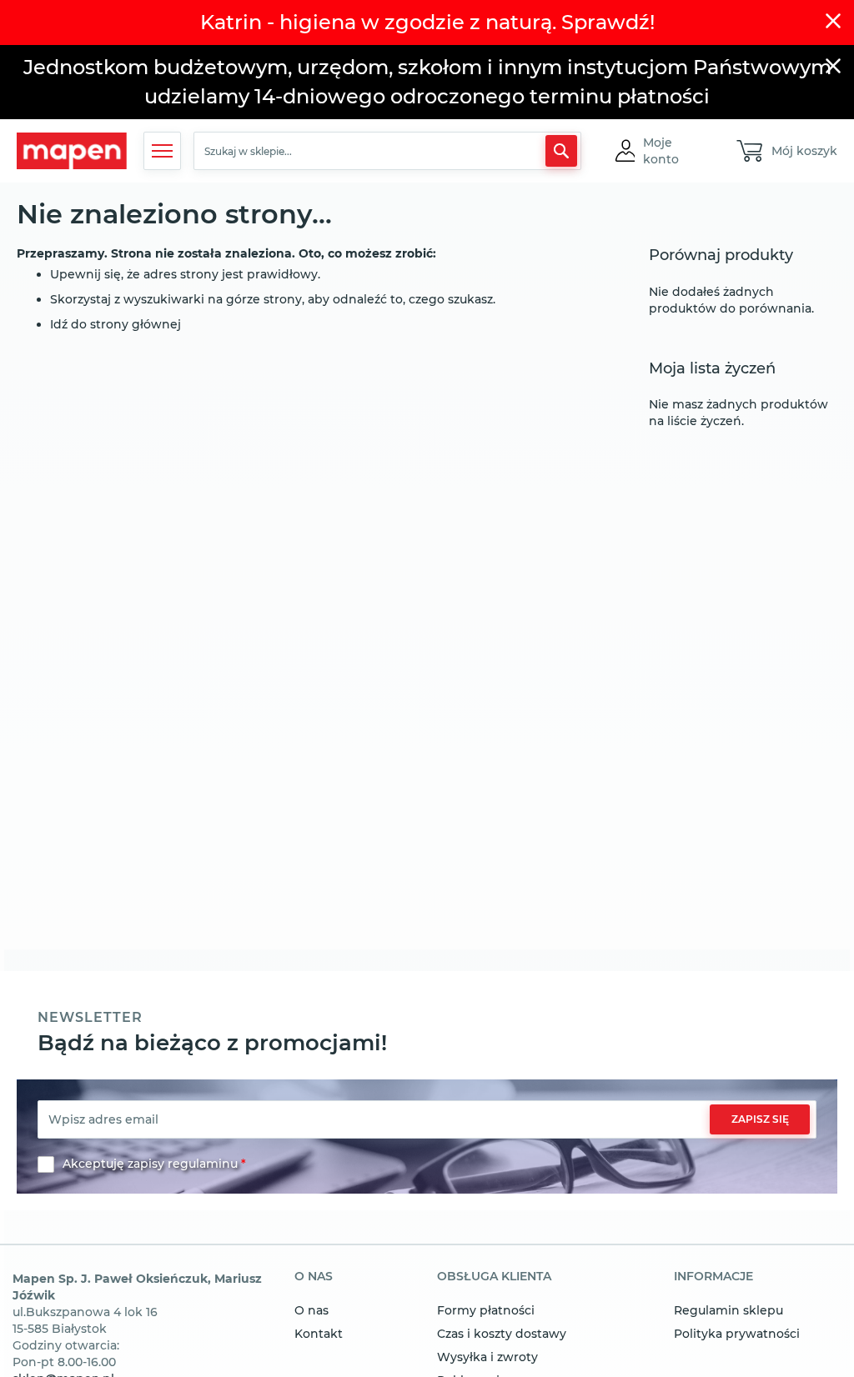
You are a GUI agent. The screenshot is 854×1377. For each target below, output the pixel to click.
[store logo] (72, 151)
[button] (674, 151)
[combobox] (386, 151)
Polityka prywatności (737, 1333)
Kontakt (318, 1333)
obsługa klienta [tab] (494, 1277)
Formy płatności (486, 1310)
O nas (311, 1310)
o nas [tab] (313, 1277)
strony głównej (135, 324)
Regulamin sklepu (728, 1310)
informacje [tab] (713, 1277)
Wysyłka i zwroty (487, 1356)
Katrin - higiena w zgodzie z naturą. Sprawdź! (427, 22)
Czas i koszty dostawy (501, 1333)
